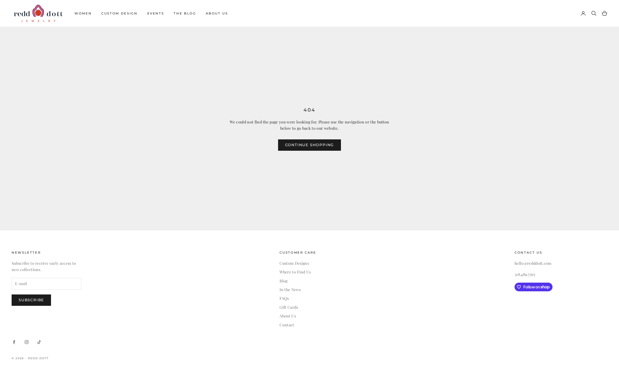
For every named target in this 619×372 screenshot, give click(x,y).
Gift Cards (289, 307)
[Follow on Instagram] (26, 342)
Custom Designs (294, 263)
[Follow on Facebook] (14, 342)
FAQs (284, 298)
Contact (287, 324)
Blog (283, 280)
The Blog (185, 13)
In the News (290, 289)
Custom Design (119, 13)
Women (83, 13)
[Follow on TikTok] (39, 342)
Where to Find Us (295, 271)
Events (155, 13)
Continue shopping (309, 145)
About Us (217, 13)
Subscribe (31, 300)
